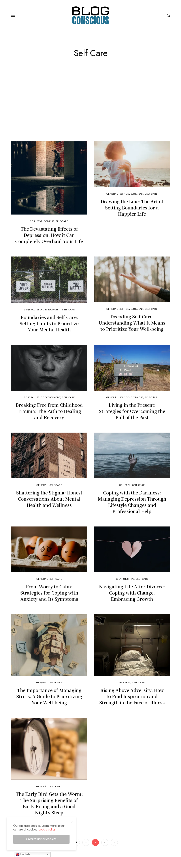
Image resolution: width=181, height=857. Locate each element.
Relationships (124, 579)
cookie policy (46, 829)
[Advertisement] (90, 108)
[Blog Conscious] (90, 15)
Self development (42, 221)
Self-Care (62, 221)
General (112, 194)
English (24, 854)
